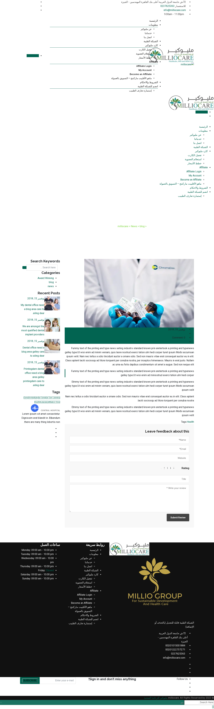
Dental (30, 398)
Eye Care (41, 398)
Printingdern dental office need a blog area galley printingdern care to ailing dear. (33, 377)
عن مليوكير (146, 29)
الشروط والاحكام (149, 82)
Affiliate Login (144, 66)
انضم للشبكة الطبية (148, 86)
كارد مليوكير (151, 45)
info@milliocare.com (175, 10)
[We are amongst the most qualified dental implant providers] (52, 325)
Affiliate (153, 61)
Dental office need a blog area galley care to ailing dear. (33, 351)
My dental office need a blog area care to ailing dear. (32, 309)
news (51, 286)
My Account (145, 70)
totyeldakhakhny (177, 333)
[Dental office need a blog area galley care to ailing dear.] (52, 346)
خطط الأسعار (145, 57)
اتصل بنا (148, 37)
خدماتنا (148, 33)
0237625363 (167, 6)
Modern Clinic (54, 402)
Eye (35, 398)
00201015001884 (175, 645)
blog (183, 341)
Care (25, 398)
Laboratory (44, 402)
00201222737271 (175, 649)
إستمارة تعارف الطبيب (140, 90)
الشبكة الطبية (151, 41)
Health (190, 421)
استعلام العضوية (144, 53)
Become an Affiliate (141, 74)
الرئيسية (153, 20)
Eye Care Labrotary (53, 398)
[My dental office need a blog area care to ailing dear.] (52, 303)
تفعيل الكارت (145, 49)
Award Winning (46, 278)
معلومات (153, 24)
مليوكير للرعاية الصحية (156, 697)
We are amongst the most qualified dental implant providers (32, 330)
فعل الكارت (33, 55)
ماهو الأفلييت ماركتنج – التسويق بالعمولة (131, 78)
